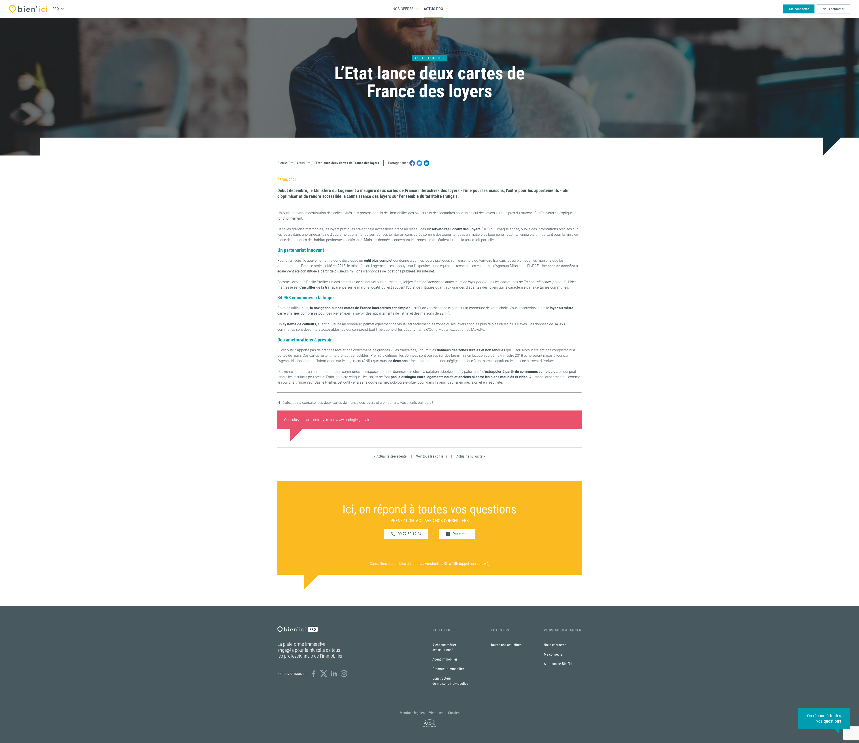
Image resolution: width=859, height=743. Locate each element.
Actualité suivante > (470, 456)
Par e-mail (460, 533)
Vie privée (436, 713)
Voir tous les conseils (431, 456)
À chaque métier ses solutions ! (444, 647)
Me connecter (799, 9)
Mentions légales (412, 713)
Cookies (453, 713)
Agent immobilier (444, 659)
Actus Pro (433, 9)
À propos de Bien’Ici (558, 664)
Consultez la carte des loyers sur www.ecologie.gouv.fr (326, 420)
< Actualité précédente (390, 456)
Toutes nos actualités (506, 645)
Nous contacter (833, 9)
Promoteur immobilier (448, 669)
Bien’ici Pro (285, 163)
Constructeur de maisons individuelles (450, 680)
